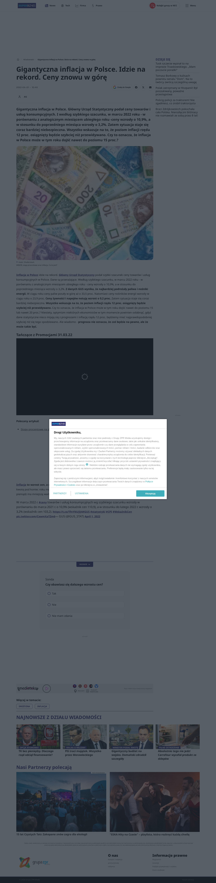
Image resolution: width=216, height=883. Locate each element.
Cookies (71, 484)
